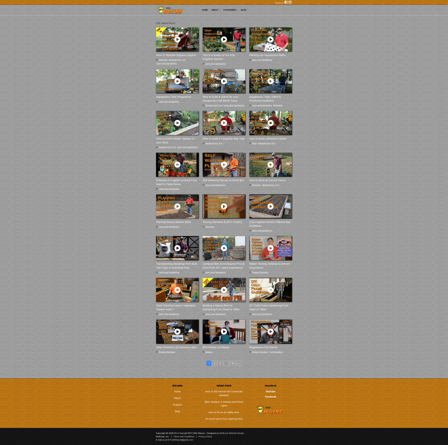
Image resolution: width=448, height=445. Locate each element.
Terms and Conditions (183, 436)
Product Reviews (260, 272)
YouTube (270, 391)
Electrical (163, 60)
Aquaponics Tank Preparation (173, 96)
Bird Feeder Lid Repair (216, 347)
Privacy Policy (205, 436)
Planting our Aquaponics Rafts (267, 55)
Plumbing (277, 105)
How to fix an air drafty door (223, 412)
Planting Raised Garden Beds (173, 221)
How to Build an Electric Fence (267, 180)
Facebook (270, 396)
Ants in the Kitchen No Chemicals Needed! (224, 393)
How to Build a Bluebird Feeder (268, 138)
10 (232, 363)
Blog (177, 411)
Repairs (208, 352)
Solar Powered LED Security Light (176, 347)
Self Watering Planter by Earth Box (223, 180)
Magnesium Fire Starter (263, 347)
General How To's (177, 60)
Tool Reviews (275, 352)
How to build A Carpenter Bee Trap (224, 138)
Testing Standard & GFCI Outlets (222, 221)
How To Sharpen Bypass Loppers (176, 55)
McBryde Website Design (232, 433)
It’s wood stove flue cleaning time (224, 418)
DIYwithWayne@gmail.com (180, 440)
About (177, 398)
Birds (254, 143)
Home (177, 391)
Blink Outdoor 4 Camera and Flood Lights (224, 404)
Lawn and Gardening (166, 63)
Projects (177, 404)
